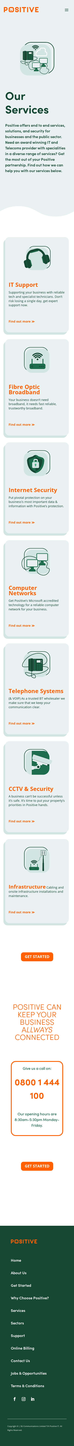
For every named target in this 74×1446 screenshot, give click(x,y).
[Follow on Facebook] (14, 1399)
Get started (37, 956)
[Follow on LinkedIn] (32, 1399)
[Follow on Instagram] (23, 1399)
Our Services (27, 102)
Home (16, 1260)
